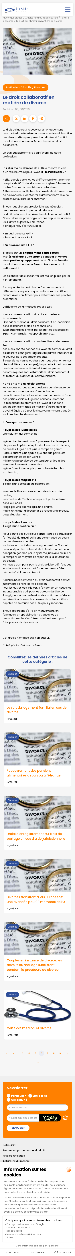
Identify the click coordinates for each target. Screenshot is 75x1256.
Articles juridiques (12, 17)
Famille (65, 17)
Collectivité (19, 1099)
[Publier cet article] (16, 118)
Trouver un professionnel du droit (24, 1150)
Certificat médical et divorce (29, 1028)
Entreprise (40, 1095)
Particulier (18, 1095)
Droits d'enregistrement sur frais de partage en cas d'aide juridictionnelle (36, 836)
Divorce (9, 21)
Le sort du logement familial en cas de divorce (37, 709)
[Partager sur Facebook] (33, 118)
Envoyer (18, 1128)
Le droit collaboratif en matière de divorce (39, 21)
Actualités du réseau (16, 1161)
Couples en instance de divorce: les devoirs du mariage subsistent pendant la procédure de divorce (34, 965)
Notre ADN (9, 1145)
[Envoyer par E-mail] (41, 118)
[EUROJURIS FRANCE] (16, 9)
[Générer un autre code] (64, 1117)
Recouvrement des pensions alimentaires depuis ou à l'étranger (34, 772)
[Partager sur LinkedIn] (24, 118)
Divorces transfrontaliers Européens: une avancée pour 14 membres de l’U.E (37, 899)
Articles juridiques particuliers (41, 17)
